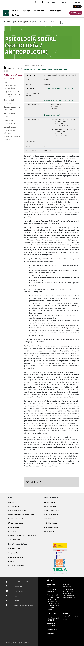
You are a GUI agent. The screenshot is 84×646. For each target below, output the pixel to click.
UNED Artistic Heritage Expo (16, 565)
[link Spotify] (6, 605)
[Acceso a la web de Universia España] (60, 550)
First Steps (7, 82)
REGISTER (35, 482)
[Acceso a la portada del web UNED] (6, 13)
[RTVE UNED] (77, 6)
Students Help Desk (50, 506)
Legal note (17, 596)
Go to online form (51, 590)
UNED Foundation (13, 527)
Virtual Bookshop (13, 553)
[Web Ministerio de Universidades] (60, 545)
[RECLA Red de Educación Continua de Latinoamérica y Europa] (60, 570)
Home (8, 22)
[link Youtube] (6, 591)
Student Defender (49, 531)
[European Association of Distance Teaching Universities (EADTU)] (59, 563)
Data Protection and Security (23, 605)
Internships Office (49, 519)
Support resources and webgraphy (12, 137)
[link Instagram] (6, 600)
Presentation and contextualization (10, 86)
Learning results (9, 113)
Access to (11, 561)
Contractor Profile (13, 506)
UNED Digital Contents (50, 523)
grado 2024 (27, 22)
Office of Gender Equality (15, 519)
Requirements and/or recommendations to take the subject (13, 94)
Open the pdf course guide (13, 69)
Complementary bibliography (9, 131)
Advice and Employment (51, 515)
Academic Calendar (49, 502)
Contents (7, 116)
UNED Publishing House (15, 557)
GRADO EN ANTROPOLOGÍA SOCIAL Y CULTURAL (60, 100)
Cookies (16, 601)
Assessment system (11, 123)
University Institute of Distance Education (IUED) (23, 535)
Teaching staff (9, 100)
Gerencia (11, 502)
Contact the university (21, 582)
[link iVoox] (6, 610)
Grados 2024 (18, 22)
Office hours (8, 103)
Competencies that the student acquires (12, 108)
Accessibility (18, 586)
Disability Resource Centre (52, 510)
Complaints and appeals (51, 527)
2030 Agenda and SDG (15, 539)
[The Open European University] (59, 555)
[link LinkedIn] (6, 596)
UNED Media (12, 531)
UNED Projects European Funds (18, 510)
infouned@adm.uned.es (70, 616)
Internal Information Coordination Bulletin (21, 515)
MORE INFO (50, 633)
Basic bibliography (10, 127)
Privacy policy (18, 591)
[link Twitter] (6, 586)
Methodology (8, 120)
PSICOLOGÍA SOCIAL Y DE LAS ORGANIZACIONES (58, 89)
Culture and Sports (14, 549)
